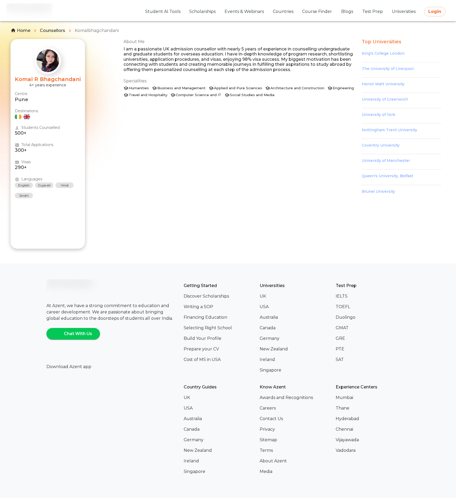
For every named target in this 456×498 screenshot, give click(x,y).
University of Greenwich (385, 99)
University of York (378, 114)
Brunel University (378, 191)
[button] (220, 296)
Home (23, 30)
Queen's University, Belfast (387, 175)
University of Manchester (386, 160)
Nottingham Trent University (389, 130)
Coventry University (381, 145)
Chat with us (78, 333)
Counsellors (52, 30)
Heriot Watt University (383, 84)
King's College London (383, 53)
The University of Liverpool (388, 68)
